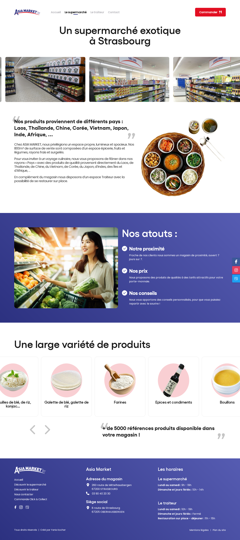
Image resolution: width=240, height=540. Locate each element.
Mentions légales (199, 530)
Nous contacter (23, 494)
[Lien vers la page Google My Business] (27, 507)
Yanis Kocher (58, 530)
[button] (33, 429)
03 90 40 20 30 (101, 493)
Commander (208, 12)
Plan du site (219, 530)
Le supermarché (76, 12)
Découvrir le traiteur (26, 489)
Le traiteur (97, 12)
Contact (114, 12)
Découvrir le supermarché (30, 484)
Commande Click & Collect (30, 499)
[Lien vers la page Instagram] (21, 507)
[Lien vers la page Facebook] (15, 507)
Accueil (56, 12)
